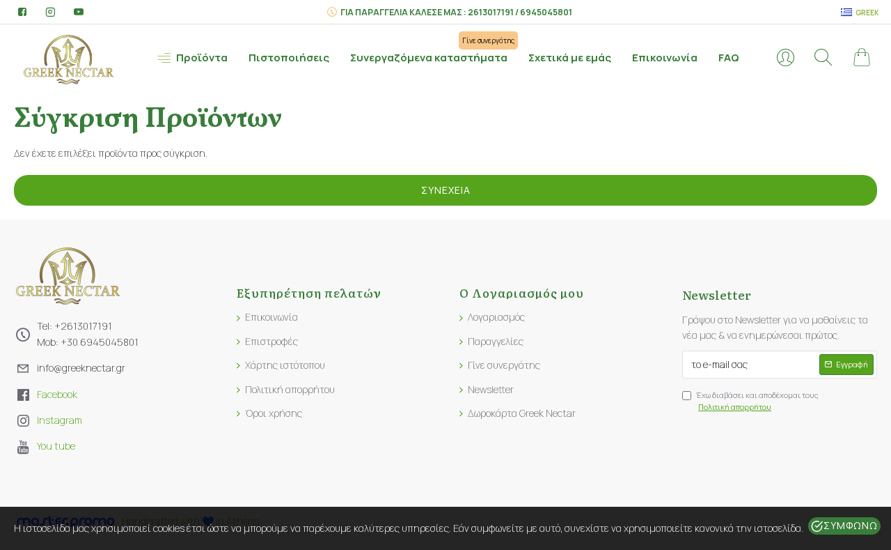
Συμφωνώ (850, 525)
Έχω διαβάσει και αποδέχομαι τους (757, 401)
